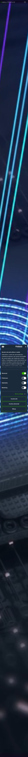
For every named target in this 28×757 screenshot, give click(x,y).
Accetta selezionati (14, 403)
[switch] (24, 378)
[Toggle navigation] (25, 2)
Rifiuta (14, 409)
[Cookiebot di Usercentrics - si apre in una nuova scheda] (16, 347)
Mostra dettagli (19, 394)
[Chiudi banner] (25, 346)
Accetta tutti (14, 398)
